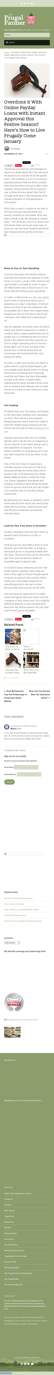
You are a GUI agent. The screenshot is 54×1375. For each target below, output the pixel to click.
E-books (7, 1205)
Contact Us (8, 1199)
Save (19, 165)
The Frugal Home (11, 1279)
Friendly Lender (21, 281)
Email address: (10, 774)
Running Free (9, 1060)
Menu (12, 42)
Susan (17, 148)
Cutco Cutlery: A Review (14, 904)
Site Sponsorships (11, 1267)
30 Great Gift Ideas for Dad (15, 915)
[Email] (32, 3)
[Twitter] (28, 3)
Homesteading (10, 1233)
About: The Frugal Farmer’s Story (17, 1193)
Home (6, 52)
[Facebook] (25, 3)
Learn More (9, 1239)
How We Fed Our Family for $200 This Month (23, 921)
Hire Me (7, 1227)
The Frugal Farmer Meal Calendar (18, 1273)
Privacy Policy (10, 1262)
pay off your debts (38, 297)
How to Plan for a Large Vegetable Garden (21, 909)
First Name (9, 767)
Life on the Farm (11, 1245)
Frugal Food (9, 1216)
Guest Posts (9, 1222)
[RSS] (22, 3)
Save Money (12, 677)
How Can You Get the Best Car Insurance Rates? (39, 694)
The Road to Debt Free (13, 1284)
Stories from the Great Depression (18, 898)
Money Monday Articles (14, 1250)
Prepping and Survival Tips (15, 1256)
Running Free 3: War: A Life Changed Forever (23, 1100)
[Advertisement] (27, 817)
